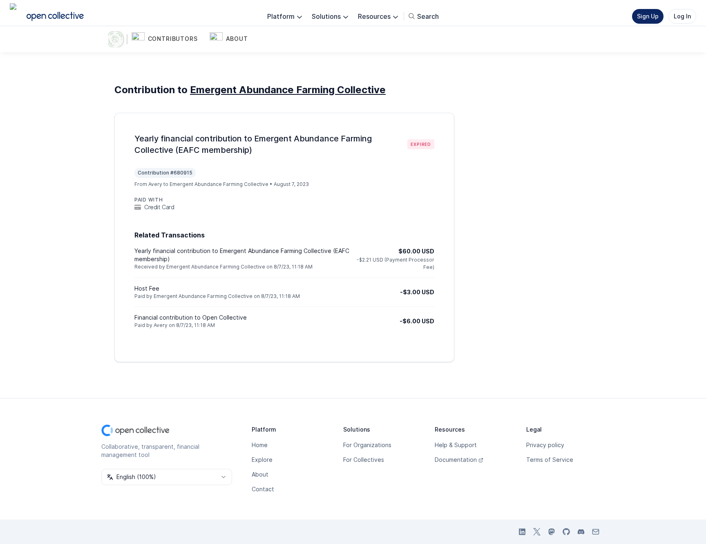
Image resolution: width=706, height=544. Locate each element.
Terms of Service (549, 459)
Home (260, 444)
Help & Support (456, 444)
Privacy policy (545, 444)
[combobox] (166, 477)
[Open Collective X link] (537, 531)
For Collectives (363, 459)
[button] (169, 39)
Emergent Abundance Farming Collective (288, 90)
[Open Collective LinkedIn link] (522, 531)
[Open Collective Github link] (566, 531)
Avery (155, 184)
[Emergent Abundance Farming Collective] (117, 39)
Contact (263, 489)
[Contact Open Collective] (595, 531)
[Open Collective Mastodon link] (551, 531)
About (260, 474)
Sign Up (648, 16)
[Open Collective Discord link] (581, 531)
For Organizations (367, 444)
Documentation (456, 459)
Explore (262, 459)
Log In (682, 16)
